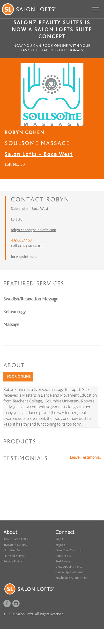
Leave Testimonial (85, 457)
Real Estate (62, 561)
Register (60, 544)
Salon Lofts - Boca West (39, 154)
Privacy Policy (12, 561)
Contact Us (63, 556)
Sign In (60, 539)
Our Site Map (12, 550)
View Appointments (68, 566)
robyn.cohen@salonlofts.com (33, 230)
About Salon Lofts (15, 539)
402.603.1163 (21, 240)
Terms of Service (14, 556)
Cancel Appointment (69, 572)
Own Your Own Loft (69, 550)
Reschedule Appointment (72, 578)
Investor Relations (15, 544)
